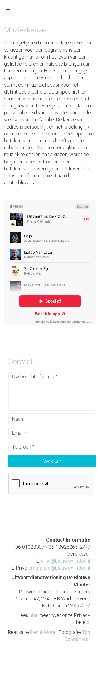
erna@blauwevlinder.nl (65, 561)
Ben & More (42, 632)
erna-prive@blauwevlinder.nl (59, 568)
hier (33, 615)
